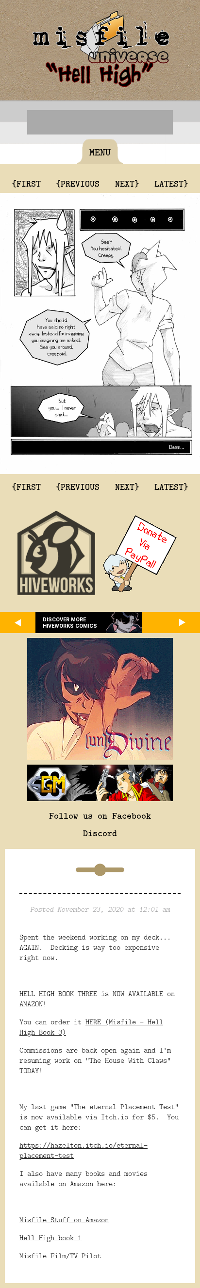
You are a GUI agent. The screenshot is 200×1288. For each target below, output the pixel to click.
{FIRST (26, 183)
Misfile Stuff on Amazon (64, 1219)
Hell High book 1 (50, 1237)
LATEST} (171, 183)
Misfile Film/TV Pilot (60, 1255)
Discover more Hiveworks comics (70, 622)
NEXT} (127, 183)
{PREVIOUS (78, 183)
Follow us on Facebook (100, 815)
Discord (100, 833)
